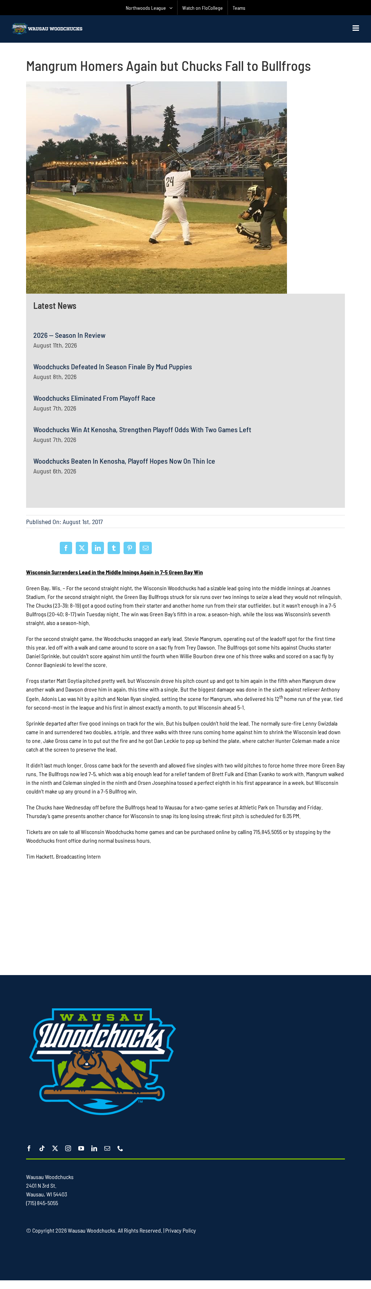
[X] (82, 548)
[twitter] (55, 1148)
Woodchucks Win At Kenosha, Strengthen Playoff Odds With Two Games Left (142, 429)
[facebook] (29, 1148)
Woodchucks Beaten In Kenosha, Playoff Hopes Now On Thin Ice (124, 460)
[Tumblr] (114, 548)
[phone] (120, 1148)
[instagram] (68, 1148)
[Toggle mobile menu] (356, 28)
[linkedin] (94, 1148)
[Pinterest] (130, 548)
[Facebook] (66, 548)
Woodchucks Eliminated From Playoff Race (94, 397)
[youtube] (81, 1148)
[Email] (146, 548)
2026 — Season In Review (69, 335)
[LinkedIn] (98, 548)
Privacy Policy (180, 1230)
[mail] (107, 1148)
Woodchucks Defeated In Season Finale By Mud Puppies (112, 366)
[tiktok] (42, 1148)
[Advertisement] (185, 920)
